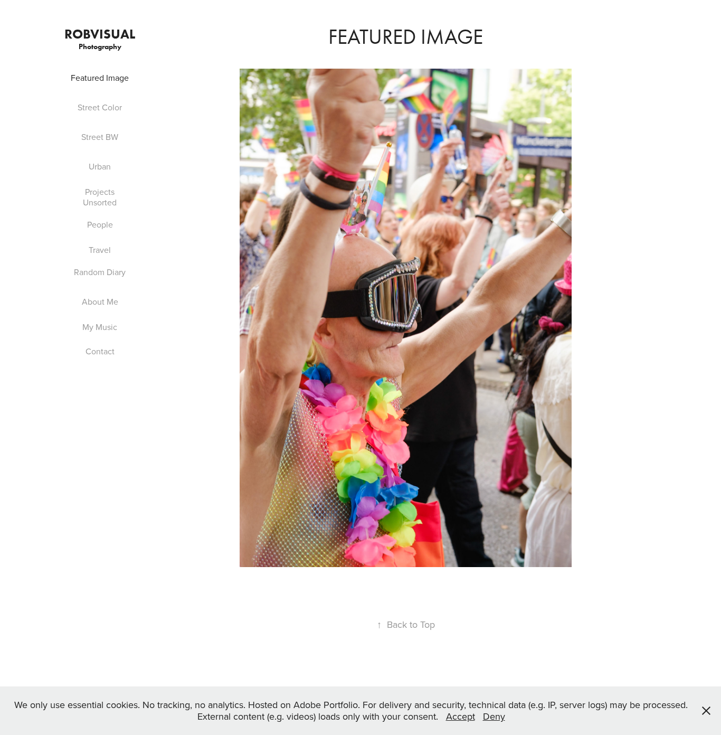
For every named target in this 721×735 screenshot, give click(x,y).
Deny (494, 716)
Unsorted (100, 202)
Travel (100, 250)
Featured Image (100, 77)
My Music (99, 327)
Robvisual (99, 34)
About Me (100, 301)
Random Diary (100, 272)
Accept (460, 716)
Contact (100, 351)
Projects (100, 191)
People (100, 224)
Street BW (99, 137)
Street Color (100, 107)
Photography (100, 46)
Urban (100, 166)
